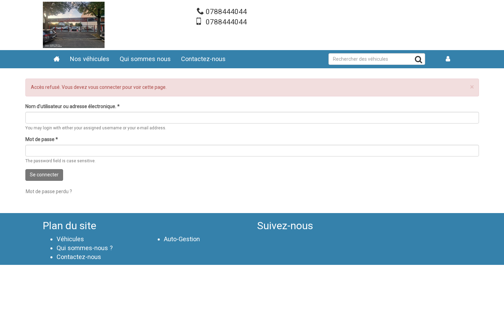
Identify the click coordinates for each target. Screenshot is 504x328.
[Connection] (448, 59)
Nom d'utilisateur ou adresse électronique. (72, 106)
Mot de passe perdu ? (49, 191)
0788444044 (226, 12)
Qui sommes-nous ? (85, 247)
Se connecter (44, 174)
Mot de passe (41, 139)
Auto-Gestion (182, 239)
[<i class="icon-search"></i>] (418, 61)
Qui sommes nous (145, 58)
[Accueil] (74, 25)
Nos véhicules (89, 58)
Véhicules (70, 239)
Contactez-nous (203, 58)
